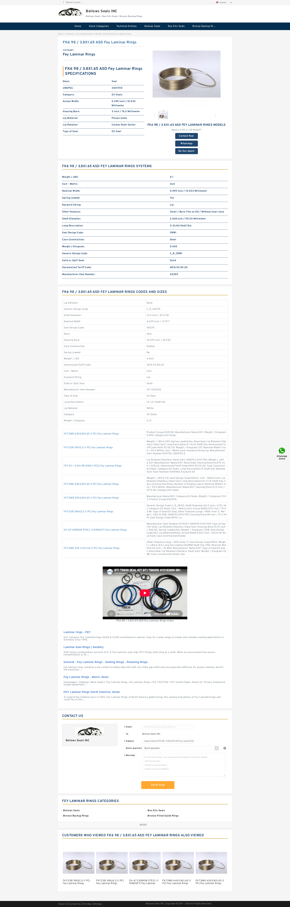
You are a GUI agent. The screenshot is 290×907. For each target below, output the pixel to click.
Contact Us (75, 904)
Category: (68, 94)
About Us (63, 904)
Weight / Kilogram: (73, 246)
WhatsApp (186, 143)
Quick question (134, 748)
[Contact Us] (282, 453)
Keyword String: (71, 204)
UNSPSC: (68, 88)
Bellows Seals (152, 26)
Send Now (158, 785)
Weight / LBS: (70, 177)
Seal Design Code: (73, 232)
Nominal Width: (71, 191)
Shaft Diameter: (71, 218)
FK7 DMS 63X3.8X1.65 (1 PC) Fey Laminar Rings (91, 433)
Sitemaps (97, 904)
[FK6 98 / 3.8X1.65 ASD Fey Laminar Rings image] (187, 74)
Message (129, 755)
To (127, 734)
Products (70, 34)
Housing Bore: (71, 111)
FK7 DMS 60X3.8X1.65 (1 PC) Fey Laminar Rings (91, 497)
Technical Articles (126, 26)
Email (128, 727)
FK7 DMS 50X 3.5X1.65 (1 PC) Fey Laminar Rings (92, 548)
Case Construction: (73, 239)
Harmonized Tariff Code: (77, 267)
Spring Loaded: (71, 197)
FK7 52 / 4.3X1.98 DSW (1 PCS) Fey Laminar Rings (93, 465)
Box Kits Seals (176, 26)
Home (77, 26)
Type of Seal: (70, 131)
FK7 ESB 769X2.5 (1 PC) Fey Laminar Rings (88, 447)
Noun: (66, 81)
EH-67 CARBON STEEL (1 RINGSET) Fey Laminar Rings (95, 529)
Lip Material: (70, 118)
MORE (143, 824)
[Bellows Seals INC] (70, 12)
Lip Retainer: (70, 124)
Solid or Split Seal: (73, 260)
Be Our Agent (186, 151)
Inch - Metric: (70, 184)
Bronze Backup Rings (204, 26)
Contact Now (186, 136)
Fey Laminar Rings (84, 34)
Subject (129, 741)
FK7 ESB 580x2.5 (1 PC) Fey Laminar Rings (88, 511)
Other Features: (71, 211)
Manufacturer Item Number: (78, 274)
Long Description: (72, 225)
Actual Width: (71, 101)
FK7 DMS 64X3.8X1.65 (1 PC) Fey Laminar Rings (91, 484)
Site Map (87, 904)
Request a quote (73, 2)
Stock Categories (99, 26)
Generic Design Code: (75, 253)
